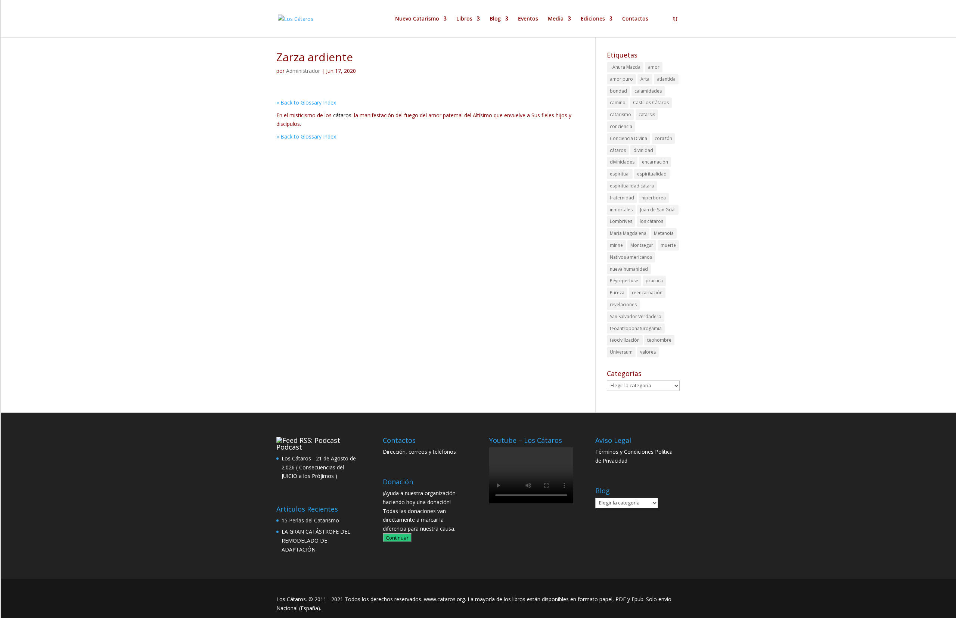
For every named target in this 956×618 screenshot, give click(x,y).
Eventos (528, 19)
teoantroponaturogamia (636, 328)
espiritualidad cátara (632, 186)
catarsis (647, 114)
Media (556, 19)
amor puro (621, 79)
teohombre (659, 340)
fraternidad (622, 198)
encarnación (655, 162)
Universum (621, 352)
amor (653, 67)
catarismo (620, 114)
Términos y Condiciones (624, 451)
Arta (644, 79)
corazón (663, 138)
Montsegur (641, 245)
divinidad (643, 150)
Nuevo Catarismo (417, 19)
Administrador (303, 70)
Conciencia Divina (628, 138)
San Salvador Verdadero (635, 316)
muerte (668, 245)
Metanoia (664, 233)
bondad (618, 91)
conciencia (621, 126)
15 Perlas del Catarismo (310, 520)
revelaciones (623, 304)
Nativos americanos (631, 257)
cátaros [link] (342, 115)
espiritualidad (652, 174)
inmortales (621, 209)
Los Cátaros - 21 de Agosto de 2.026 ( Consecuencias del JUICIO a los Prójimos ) (319, 467)
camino (618, 102)
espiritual (620, 174)
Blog (495, 19)
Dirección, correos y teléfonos (419, 451)
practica (654, 280)
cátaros (618, 150)
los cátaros (651, 221)
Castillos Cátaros (651, 102)
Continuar (397, 537)
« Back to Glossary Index (306, 102)
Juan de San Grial (658, 209)
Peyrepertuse (624, 280)
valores (648, 352)
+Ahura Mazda (625, 67)
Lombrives (621, 221)
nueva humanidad (629, 269)
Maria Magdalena (628, 233)
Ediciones (593, 19)
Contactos (635, 19)
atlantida (666, 79)
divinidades (622, 162)
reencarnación (647, 292)
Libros (464, 19)
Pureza (617, 292)
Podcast (289, 446)
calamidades (648, 91)
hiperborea (654, 198)
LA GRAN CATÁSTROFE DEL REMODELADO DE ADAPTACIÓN (316, 540)
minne (616, 245)
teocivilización (625, 340)
